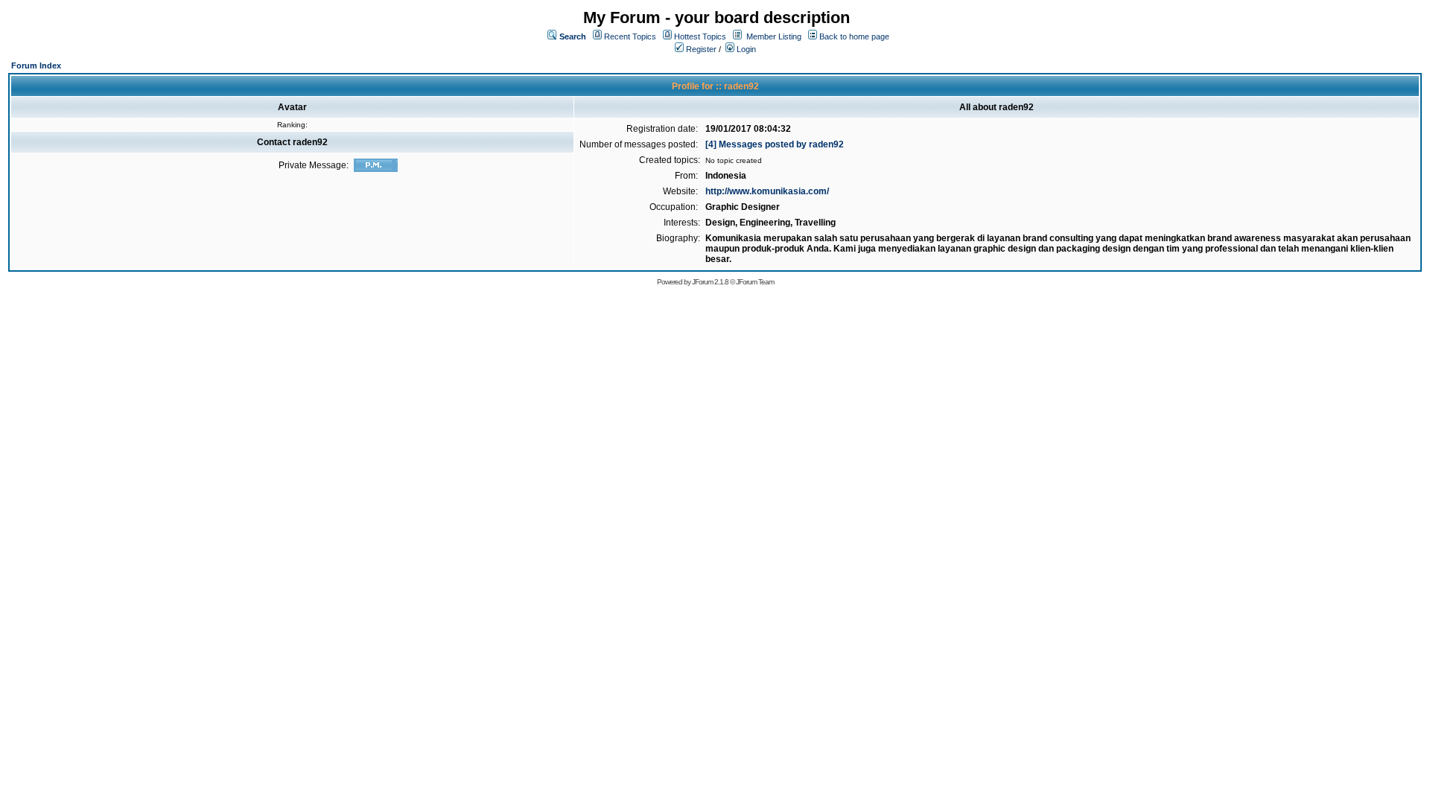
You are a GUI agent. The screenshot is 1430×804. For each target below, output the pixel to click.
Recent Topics (630, 36)
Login (745, 49)
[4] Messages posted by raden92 (774, 144)
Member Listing (773, 36)
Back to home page (854, 36)
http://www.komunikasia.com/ (767, 191)
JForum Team (755, 282)
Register (700, 49)
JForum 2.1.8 (710, 282)
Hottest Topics (700, 36)
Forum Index (36, 65)
